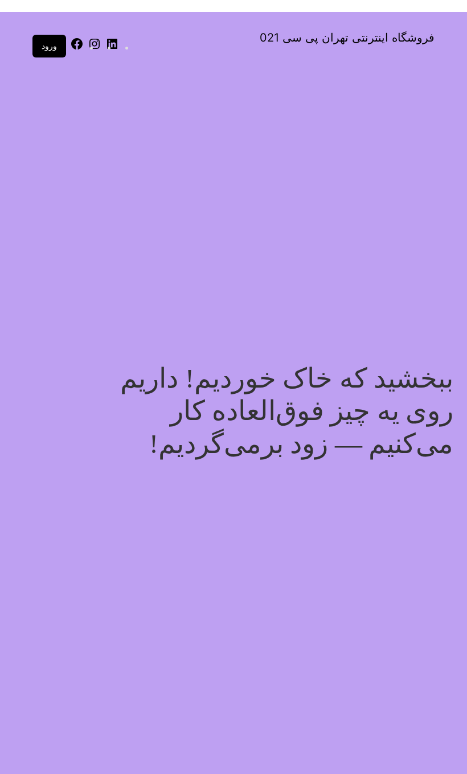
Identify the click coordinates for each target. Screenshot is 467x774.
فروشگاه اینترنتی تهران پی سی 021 (347, 37)
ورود (49, 46)
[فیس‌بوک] (77, 47)
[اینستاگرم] (94, 47)
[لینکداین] (112, 47)
